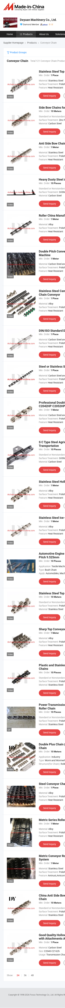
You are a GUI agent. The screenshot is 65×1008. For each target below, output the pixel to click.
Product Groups (18, 52)
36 (25, 975)
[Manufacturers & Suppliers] (24, 7)
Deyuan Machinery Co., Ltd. (38, 20)
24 (18, 975)
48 (32, 975)
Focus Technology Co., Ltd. (42, 994)
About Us (44, 34)
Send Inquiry (49, 95)
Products (27, 34)
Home (10, 34)
